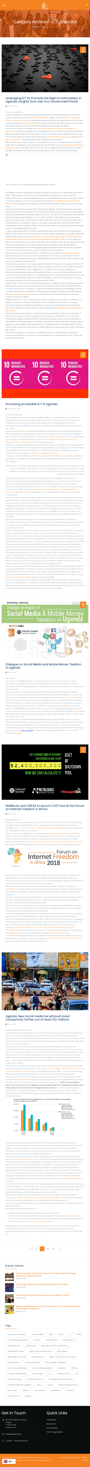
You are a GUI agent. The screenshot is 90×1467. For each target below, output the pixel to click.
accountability (37, 1334)
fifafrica (74, 1368)
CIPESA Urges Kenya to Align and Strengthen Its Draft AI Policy (42, 1284)
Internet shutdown (35, 1379)
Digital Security (38, 1357)
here (20, 733)
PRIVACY (25, 1390)
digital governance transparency (54, 1345)
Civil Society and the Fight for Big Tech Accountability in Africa (42, 1295)
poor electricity (67, 439)
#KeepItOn (13, 889)
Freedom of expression (17, 1373)
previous (17, 730)
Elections (62, 1368)
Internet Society (57, 833)
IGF (76, 1373)
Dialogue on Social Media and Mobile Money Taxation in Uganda (43, 666)
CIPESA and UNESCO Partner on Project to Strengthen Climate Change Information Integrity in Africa (46, 1274)
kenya (39, 1385)
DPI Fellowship (52, 1428)
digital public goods (16, 1351)
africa (61, 1334)
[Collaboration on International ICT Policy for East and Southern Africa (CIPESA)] (45, 5)
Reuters (35, 1052)
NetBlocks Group (15, 933)
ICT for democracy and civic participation (49, 927)
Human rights (37, 1373)
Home (36, 27)
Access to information (17, 1334)
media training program (68, 1385)
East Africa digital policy (17, 1368)
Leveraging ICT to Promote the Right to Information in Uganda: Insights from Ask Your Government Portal (43, 99)
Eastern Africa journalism (43, 1368)
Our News (84, 1460)
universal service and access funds (39, 1221)
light (25, 423)
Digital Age (31, 1345)
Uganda (28, 1396)
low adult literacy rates (52, 439)
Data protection (14, 1345)
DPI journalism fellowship (55, 1362)
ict (50, 1373)
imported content (26, 1159)
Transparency (13, 1396)
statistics (22, 431)
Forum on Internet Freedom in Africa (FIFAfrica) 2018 (49, 828)
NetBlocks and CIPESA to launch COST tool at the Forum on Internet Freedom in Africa (45, 807)
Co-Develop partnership (18, 1340)
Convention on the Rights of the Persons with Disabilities (52, 456)
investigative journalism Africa (61, 1379)
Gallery (84, 1457)
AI (70, 1334)
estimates (77, 711)
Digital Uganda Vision (17, 1198)
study (13, 1203)
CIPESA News (51, 1420)
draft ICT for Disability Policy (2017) (45, 453)
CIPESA (8, 914)
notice (33, 552)
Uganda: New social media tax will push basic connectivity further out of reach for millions (38, 1018)
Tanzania (70, 1390)
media (50, 1385)
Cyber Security (52, 1340)
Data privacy (68, 1340)
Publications (51, 1424)
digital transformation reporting (62, 1357)
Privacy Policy (65, 1457)
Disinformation (14, 1362)
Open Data (12, 1390)
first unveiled (72, 833)
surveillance (55, 1390)
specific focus (73, 1216)
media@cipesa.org (13, 1434)
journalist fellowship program (19, 1385)
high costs (59, 437)
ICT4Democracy (63, 1373)
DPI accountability (32, 1362)
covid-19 (36, 1340)
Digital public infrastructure (40, 1351)
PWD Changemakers (55, 1432)
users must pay (66, 697)
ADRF (51, 1334)
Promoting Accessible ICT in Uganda (31, 404)
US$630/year (21, 1079)
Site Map (75, 1457)
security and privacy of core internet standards (60, 938)
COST (21, 828)
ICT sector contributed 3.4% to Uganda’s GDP (46, 1198)
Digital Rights (62, 1351)
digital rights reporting (17, 1357)
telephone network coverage (17, 442)
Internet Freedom (15, 1379)
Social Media (40, 1390)
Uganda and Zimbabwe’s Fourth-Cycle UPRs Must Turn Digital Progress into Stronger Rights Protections (48, 1307)
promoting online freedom (22, 927)
